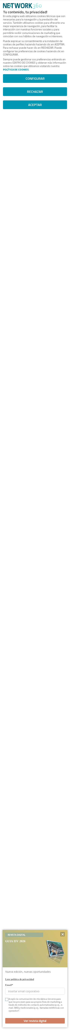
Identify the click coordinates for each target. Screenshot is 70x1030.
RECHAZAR (35, 91)
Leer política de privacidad (19, 979)
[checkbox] (6, 999)
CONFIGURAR (35, 78)
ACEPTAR (35, 104)
